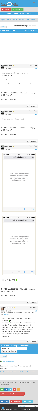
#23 (36, 150)
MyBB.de (16, 409)
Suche (29, 13)
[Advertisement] (19, 49)
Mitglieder (28, 401)
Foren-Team (17, 401)
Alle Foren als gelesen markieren (13, 394)
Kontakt (5, 401)
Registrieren (18, 9)
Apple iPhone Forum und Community (8, 19)
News (22, 13)
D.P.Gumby (7, 314)
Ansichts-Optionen (31, 31)
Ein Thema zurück (9, 346)
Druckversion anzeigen (8, 361)
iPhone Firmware (31, 19)
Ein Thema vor (22, 346)
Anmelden (6, 9)
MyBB (28, 409)
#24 (36, 311)
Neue (9, 13)
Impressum (31, 382)
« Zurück (3, 26)
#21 (36, 69)
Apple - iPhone (22, 19)
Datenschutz (4, 385)
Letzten (15, 13)
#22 (36, 115)
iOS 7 (3, 20)
